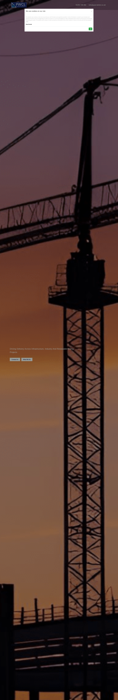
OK (90, 29)
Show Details (29, 24)
